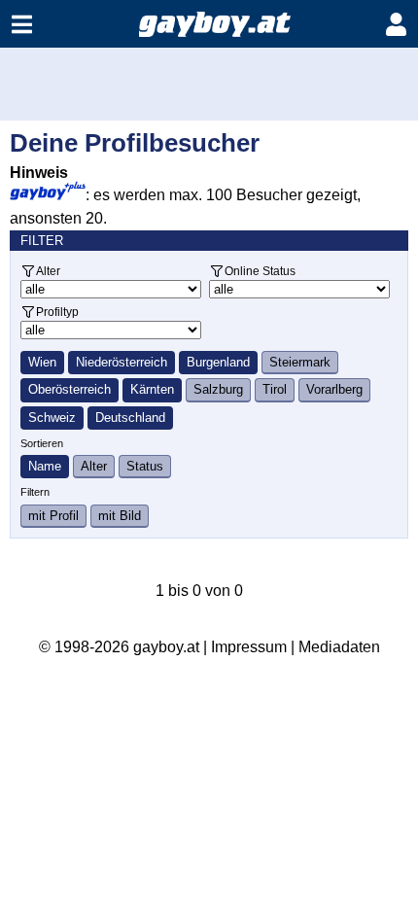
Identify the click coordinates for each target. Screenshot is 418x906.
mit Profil (53, 515)
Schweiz (52, 417)
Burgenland (218, 362)
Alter (48, 270)
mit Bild (119, 515)
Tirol (274, 389)
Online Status (260, 270)
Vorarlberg (334, 389)
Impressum (249, 647)
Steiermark (300, 362)
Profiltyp (57, 311)
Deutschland (130, 417)
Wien (42, 362)
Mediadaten (339, 647)
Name (44, 466)
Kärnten (152, 389)
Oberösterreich (69, 389)
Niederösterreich (121, 362)
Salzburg (218, 389)
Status (144, 466)
